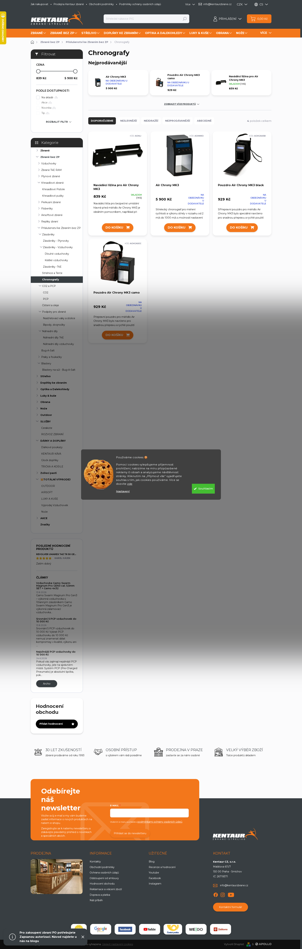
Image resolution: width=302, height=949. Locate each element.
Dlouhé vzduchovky (57, 253)
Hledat (185, 18)
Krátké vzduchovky (56, 260)
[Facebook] (215, 894)
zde (129, 483)
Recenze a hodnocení (162, 867)
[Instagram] (222, 894)
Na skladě (49, 97)
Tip (44, 113)
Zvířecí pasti (48, 473)
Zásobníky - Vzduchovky (58, 247)
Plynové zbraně (50, 176)
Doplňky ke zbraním (53, 382)
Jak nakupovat (39, 4)
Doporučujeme (102, 120)
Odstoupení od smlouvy (104, 878)
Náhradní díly (50, 331)
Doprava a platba (100, 894)
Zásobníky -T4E (52, 266)
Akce (46, 102)
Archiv (47, 683)
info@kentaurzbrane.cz (234, 885)
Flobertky (47, 208)
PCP (46, 299)
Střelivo (45, 376)
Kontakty (95, 861)
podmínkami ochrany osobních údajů (160, 821)
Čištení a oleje (50, 305)
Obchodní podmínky (101, 4)
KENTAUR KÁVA (51, 453)
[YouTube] (231, 894)
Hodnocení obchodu (102, 883)
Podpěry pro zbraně (54, 311)
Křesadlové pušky (53, 195)
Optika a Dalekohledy (54, 389)
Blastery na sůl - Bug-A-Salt (58, 369)
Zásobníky (48, 234)
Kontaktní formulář (230, 907)
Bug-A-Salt (48, 350)
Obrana (45, 402)
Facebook (155, 878)
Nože (43, 408)
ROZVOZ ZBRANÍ (52, 434)
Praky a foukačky (51, 357)
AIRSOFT (46, 492)
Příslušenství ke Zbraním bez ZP (61, 228)
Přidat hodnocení (51, 723)
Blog (151, 861)
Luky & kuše (48, 395)
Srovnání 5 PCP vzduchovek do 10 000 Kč (56, 620)
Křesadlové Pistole (53, 189)
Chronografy (50, 279)
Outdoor (46, 415)
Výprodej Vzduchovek (54, 505)
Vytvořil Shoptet (234, 944)
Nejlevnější (128, 120)
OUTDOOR (48, 486)
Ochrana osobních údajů (104, 872)
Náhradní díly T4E (53, 337)
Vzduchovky (48, 163)
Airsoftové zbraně (51, 215)
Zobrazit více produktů (180, 104)
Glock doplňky (49, 460)
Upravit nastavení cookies (117, 944)
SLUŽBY (45, 421)
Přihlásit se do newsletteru (130, 833)
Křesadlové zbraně (52, 182)
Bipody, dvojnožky (54, 324)
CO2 (45, 292)
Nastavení (123, 491)
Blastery (46, 363)
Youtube (154, 872)
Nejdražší (151, 120)
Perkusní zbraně (51, 202)
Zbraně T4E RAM (51, 170)
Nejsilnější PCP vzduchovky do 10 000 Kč (56, 653)
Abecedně (204, 120)
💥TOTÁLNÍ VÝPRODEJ (55, 479)
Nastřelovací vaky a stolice (59, 318)
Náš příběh (96, 900)
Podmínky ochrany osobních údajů (140, 4)
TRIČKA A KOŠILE (52, 466)
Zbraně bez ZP (50, 157)
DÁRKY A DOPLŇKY (53, 440)
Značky (45, 524)
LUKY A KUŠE (49, 498)
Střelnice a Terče (52, 273)
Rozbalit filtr (57, 121)
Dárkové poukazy (52, 447)
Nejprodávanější (177, 120)
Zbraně (45, 150)
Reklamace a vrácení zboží (106, 889)
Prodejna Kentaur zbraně (68, 4)
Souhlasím (205, 488)
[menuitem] (39, 33)
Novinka (48, 108)
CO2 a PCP (49, 286)
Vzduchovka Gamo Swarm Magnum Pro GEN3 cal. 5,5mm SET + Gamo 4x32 (55, 585)
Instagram (155, 883)
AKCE (43, 518)
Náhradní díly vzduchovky (58, 344)
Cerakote (46, 428)
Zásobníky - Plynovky (56, 240)
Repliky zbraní (49, 221)
